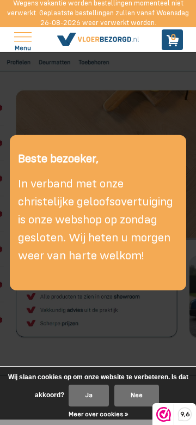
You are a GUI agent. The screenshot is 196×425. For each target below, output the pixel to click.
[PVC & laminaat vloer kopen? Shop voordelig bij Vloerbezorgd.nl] (98, 39)
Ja (89, 395)
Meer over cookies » (98, 414)
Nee (137, 395)
